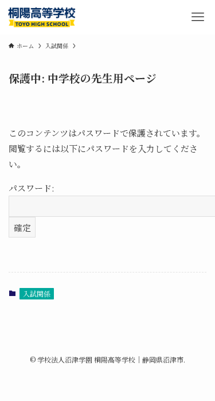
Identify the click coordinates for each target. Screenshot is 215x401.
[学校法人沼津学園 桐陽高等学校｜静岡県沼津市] (43, 17)
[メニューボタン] (198, 17)
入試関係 (36, 293)
